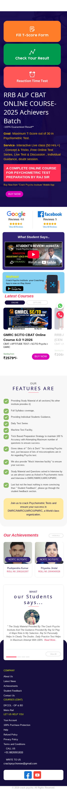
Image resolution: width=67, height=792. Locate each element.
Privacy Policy (11, 739)
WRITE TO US (13, 759)
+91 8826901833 (13, 752)
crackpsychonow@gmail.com (20, 763)
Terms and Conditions (14, 744)
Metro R (8, 710)
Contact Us (9, 695)
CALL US (10, 748)
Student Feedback (13, 691)
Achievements (11, 686)
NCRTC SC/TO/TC (17, 559)
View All (56, 536)
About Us (8, 676)
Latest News (10, 681)
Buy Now (14, 194)
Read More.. (50, 640)
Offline (37, 303)
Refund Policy (11, 734)
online (14, 303)
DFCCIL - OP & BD (13, 705)
